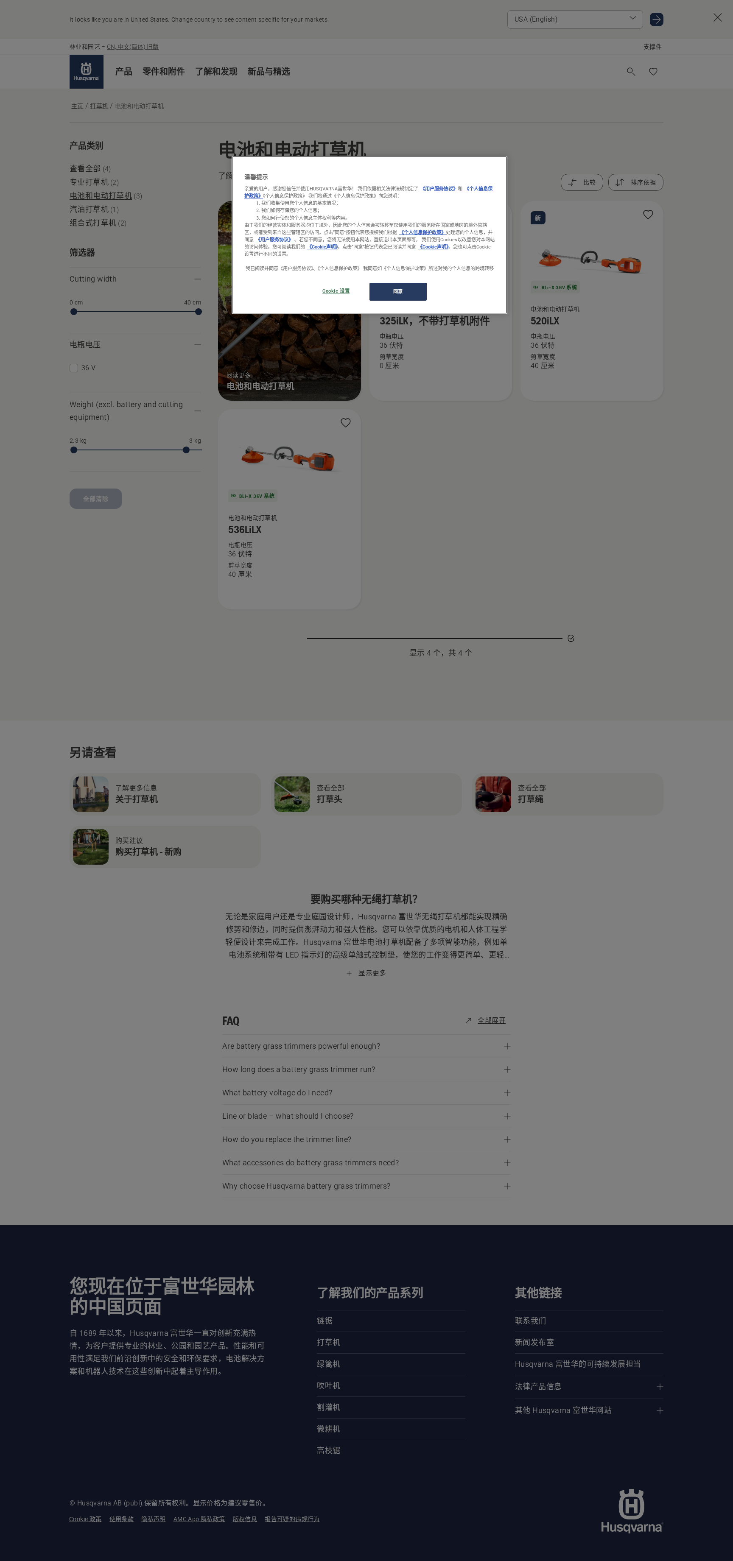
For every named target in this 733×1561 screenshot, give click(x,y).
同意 (398, 291)
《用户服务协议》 (439, 189)
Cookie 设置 (336, 291)
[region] (369, 235)
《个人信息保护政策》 (422, 232)
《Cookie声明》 (322, 247)
